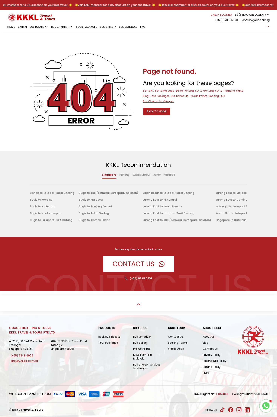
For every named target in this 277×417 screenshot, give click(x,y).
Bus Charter (59, 27)
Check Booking (221, 15)
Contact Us (175, 337)
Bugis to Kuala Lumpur (45, 213)
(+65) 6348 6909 (226, 20)
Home (11, 27)
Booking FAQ (217, 96)
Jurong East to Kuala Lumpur (162, 206)
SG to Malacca (164, 91)
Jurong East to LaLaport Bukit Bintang (168, 213)
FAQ (142, 27)
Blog (145, 96)
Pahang (124, 175)
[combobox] (252, 15)
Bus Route (37, 27)
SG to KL (148, 91)
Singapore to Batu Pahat (232, 220)
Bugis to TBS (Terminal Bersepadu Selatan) (108, 193)
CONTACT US (133, 263)
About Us (208, 337)
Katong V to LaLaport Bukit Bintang (240, 206)
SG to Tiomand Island (229, 91)
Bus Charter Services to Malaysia (146, 366)
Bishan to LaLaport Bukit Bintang (52, 193)
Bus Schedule (128, 27)
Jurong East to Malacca (232, 193)
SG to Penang (185, 91)
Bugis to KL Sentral (42, 206)
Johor (157, 175)
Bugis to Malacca (91, 200)
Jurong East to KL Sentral (160, 200)
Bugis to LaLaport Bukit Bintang (51, 220)
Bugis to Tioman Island (94, 220)
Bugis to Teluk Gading (94, 213)
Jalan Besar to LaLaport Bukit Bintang (168, 193)
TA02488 (222, 394)
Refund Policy (211, 367)
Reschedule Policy (214, 361)
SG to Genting (204, 91)
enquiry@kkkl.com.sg (256, 20)
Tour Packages (86, 27)
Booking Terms (177, 343)
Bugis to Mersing (41, 200)
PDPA (206, 373)
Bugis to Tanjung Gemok (95, 206)
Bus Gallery (108, 27)
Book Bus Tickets (109, 337)
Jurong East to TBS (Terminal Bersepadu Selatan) (177, 220)
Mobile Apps (176, 349)
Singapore (109, 175)
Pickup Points (198, 96)
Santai (22, 27)
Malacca (169, 175)
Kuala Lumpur (141, 175)
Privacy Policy (211, 355)
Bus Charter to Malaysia (158, 101)
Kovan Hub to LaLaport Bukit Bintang (241, 213)
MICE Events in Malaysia (142, 356)
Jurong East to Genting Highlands (239, 200)
